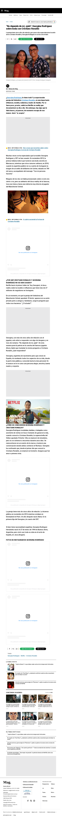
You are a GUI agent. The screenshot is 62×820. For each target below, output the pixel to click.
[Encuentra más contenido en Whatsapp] (15, 39)
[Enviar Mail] (7, 88)
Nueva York (25, 15)
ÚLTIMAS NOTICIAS (13, 732)
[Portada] (7, 785)
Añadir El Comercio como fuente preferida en (42, 21)
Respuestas (45, 784)
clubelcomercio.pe (17, 812)
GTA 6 (31, 15)
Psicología (44, 15)
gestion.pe (27, 812)
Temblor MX (50, 15)
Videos (53, 784)
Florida (10, 15)
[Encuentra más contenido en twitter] (11, 39)
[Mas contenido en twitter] (31, 800)
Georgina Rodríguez (13, 656)
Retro (52, 792)
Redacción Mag (13, 89)
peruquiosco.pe (7, 815)
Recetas (53, 796)
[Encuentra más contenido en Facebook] (8, 39)
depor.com (34, 812)
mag (14, 815)
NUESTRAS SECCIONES (46, 781)
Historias (44, 800)
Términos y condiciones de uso (30, 781)
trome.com (42, 812)
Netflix (23, 656)
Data (52, 788)
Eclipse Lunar (37, 15)
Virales (44, 796)
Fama (43, 792)
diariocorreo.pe (51, 812)
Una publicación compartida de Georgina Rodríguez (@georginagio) (27, 273)
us (43, 788)
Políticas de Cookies (27, 787)
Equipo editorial (6, 786)
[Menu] (2, 10)
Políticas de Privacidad (28, 784)
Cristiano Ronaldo (31, 656)
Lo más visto (11, 661)
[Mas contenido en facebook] (27, 800)
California (15, 15)
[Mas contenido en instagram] (34, 800)
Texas (20, 15)
